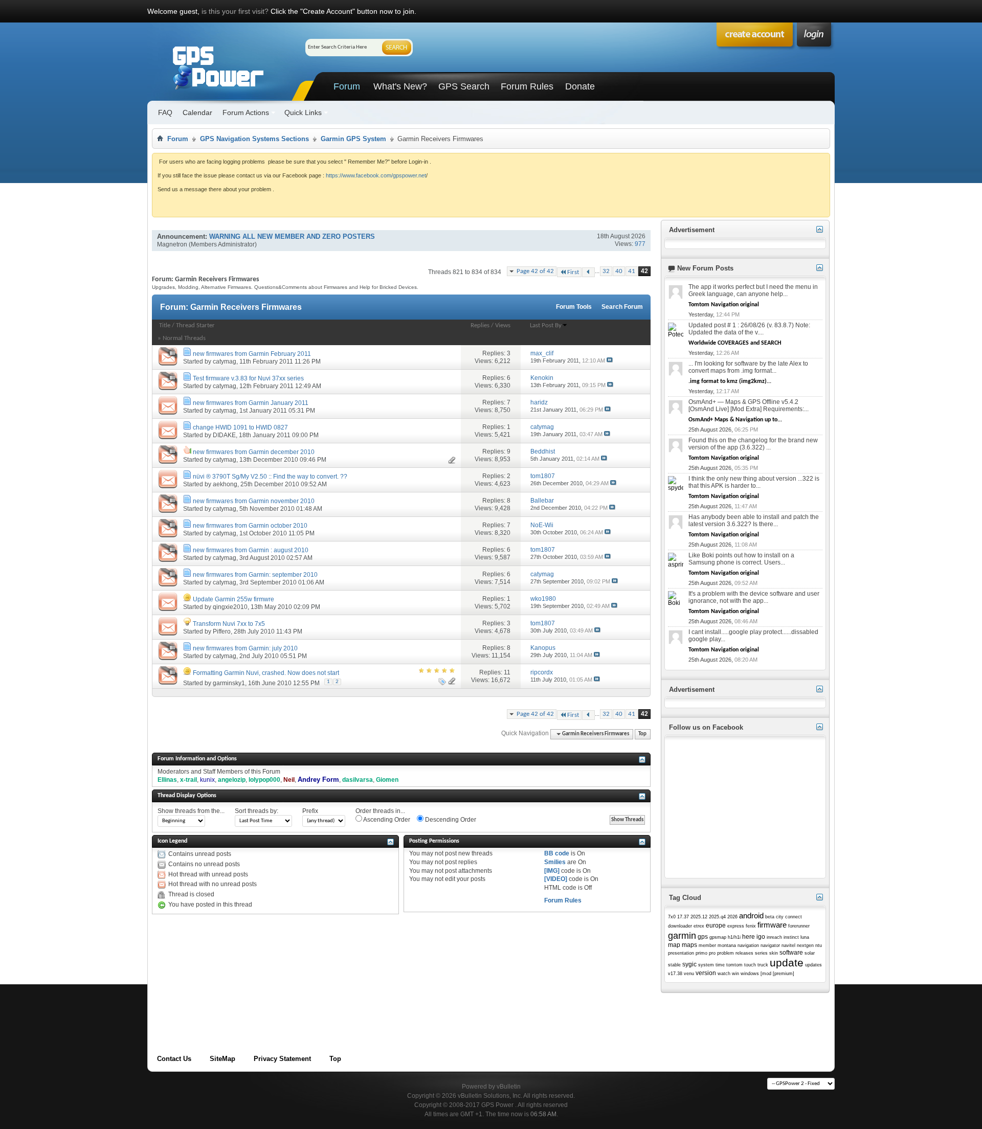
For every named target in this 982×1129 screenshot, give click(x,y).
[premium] (783, 973)
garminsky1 (229, 683)
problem (725, 953)
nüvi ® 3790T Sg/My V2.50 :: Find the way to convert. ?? (270, 476)
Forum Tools (574, 306)
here (748, 936)
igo (760, 936)
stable (674, 964)
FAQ (165, 112)
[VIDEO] (555, 879)
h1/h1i (734, 937)
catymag (224, 361)
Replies (480, 325)
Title (164, 325)
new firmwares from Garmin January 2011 (250, 403)
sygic (689, 964)
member (707, 945)
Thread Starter (195, 325)
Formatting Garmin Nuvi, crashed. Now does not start (266, 672)
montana (727, 945)
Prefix (310, 811)
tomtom (734, 964)
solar (810, 953)
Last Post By (546, 325)
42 (644, 271)
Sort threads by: (256, 811)
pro (712, 953)
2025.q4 (717, 916)
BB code (556, 853)
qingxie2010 (230, 607)
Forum (346, 86)
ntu (818, 945)
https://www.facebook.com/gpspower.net (376, 175)
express (735, 926)
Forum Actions (245, 112)
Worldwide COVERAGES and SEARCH (735, 343)
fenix (751, 926)
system (706, 964)
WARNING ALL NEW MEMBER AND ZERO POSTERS (292, 236)
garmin (682, 936)
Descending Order (449, 819)
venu (689, 973)
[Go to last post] (610, 360)
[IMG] (552, 870)
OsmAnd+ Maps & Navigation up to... (735, 420)
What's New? (400, 86)
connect (793, 916)
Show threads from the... (191, 811)
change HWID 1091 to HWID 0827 (240, 427)
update (787, 962)
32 (606, 271)
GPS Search (463, 86)
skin (773, 953)
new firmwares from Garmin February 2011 (252, 353)
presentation (681, 953)
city (780, 916)
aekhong (225, 484)
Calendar (197, 112)
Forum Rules (527, 86)
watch (724, 973)
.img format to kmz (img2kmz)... (729, 381)
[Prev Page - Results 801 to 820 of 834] (588, 272)
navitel (788, 945)
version (706, 973)
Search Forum (622, 306)
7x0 (672, 916)
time (720, 964)
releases (744, 953)
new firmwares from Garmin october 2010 (250, 525)
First (573, 272)
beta (769, 916)
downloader (680, 926)
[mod (766, 973)
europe (716, 925)
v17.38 (675, 973)
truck (762, 964)
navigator (770, 945)
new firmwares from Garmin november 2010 (254, 501)
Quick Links (303, 112)
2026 (732, 916)
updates (813, 964)
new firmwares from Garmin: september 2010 (255, 574)
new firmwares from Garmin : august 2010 (250, 550)
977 (640, 243)
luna (804, 937)
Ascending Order (386, 819)
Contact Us (174, 1059)
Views (502, 325)
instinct (791, 937)
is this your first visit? (235, 11)
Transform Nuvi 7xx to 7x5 (229, 623)
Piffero (222, 631)
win (735, 973)
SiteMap (222, 1059)
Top (642, 734)
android (751, 915)
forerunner (799, 926)
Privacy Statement (282, 1059)
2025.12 (698, 916)
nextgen (805, 945)
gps (703, 936)
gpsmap (717, 937)
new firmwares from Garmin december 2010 (254, 452)
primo (701, 953)
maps (689, 945)
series (761, 953)
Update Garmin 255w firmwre (233, 599)
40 (618, 271)
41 (631, 271)
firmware (772, 924)
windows (750, 973)
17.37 (683, 916)
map (674, 945)
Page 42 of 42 (535, 271)
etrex (699, 926)
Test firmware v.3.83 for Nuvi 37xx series (248, 378)
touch (750, 964)
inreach (774, 937)
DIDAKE (224, 435)
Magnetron (172, 244)
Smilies (555, 862)
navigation (748, 945)
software (791, 952)
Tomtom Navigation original (723, 305)
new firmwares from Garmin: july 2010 (245, 648)
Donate (580, 86)
